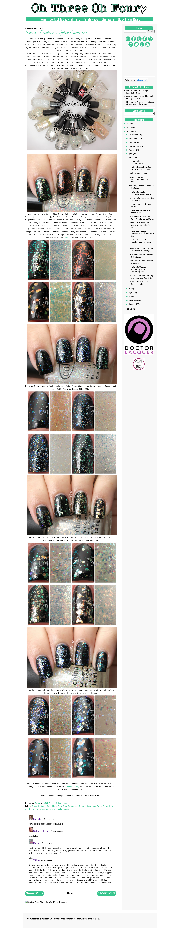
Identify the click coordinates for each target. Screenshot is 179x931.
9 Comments (61, 803)
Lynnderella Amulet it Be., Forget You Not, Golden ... (141, 168)
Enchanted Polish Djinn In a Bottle (140, 205)
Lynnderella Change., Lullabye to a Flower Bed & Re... (141, 233)
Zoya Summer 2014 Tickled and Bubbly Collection (139, 97)
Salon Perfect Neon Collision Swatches (141, 261)
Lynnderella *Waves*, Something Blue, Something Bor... (138, 269)
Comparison (73, 806)
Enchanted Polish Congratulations (136, 162)
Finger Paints (102, 806)
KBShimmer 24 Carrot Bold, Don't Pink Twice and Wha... (141, 217)
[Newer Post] (34, 894)
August (132, 150)
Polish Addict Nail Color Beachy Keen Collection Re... (140, 225)
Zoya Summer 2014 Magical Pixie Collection (138, 91)
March (132, 296)
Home (42, 19)
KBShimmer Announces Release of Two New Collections (140, 103)
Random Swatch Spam (138, 173)
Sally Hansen (63, 809)
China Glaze (52, 806)
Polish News (90, 19)
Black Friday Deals (128, 19)
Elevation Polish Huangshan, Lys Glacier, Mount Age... (141, 249)
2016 (129, 123)
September (134, 146)
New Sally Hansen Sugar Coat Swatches (141, 186)
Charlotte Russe (39, 806)
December (134, 134)
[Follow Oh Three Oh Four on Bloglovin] (136, 81)
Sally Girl (53, 809)
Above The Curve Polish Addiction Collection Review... (139, 179)
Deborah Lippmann (87, 806)
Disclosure (107, 19)
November (134, 138)
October (132, 142)
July (131, 153)
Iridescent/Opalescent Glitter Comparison (141, 199)
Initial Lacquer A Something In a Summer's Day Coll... (141, 276)
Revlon (45, 809)
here (67, 238)
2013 (129, 131)
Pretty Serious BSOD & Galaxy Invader (138, 282)
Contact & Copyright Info (65, 19)
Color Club (62, 806)
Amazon (69, 787)
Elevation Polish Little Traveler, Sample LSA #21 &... (140, 242)
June (131, 157)
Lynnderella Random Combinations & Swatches (141, 193)
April (131, 292)
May (131, 288)
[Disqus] (70, 849)
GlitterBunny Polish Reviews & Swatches (141, 255)
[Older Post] (106, 894)
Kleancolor (36, 809)
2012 (129, 309)
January (132, 304)
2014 (129, 127)
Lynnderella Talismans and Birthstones (140, 211)
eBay (77, 787)
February (133, 300)
